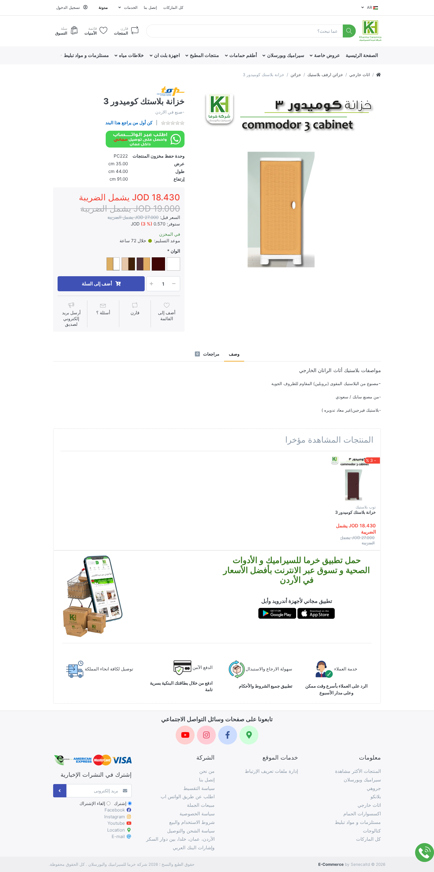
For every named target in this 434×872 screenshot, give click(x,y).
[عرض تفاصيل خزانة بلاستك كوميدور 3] (353, 478)
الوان (175, 251)
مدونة (103, 7)
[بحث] (349, 31)
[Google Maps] (248, 735)
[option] (287, 180)
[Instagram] (206, 735)
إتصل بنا (150, 7)
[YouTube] (185, 735)
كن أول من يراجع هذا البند (128, 122)
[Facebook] (227, 735)
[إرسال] (59, 790)
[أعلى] (378, 74)
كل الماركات (173, 7)
